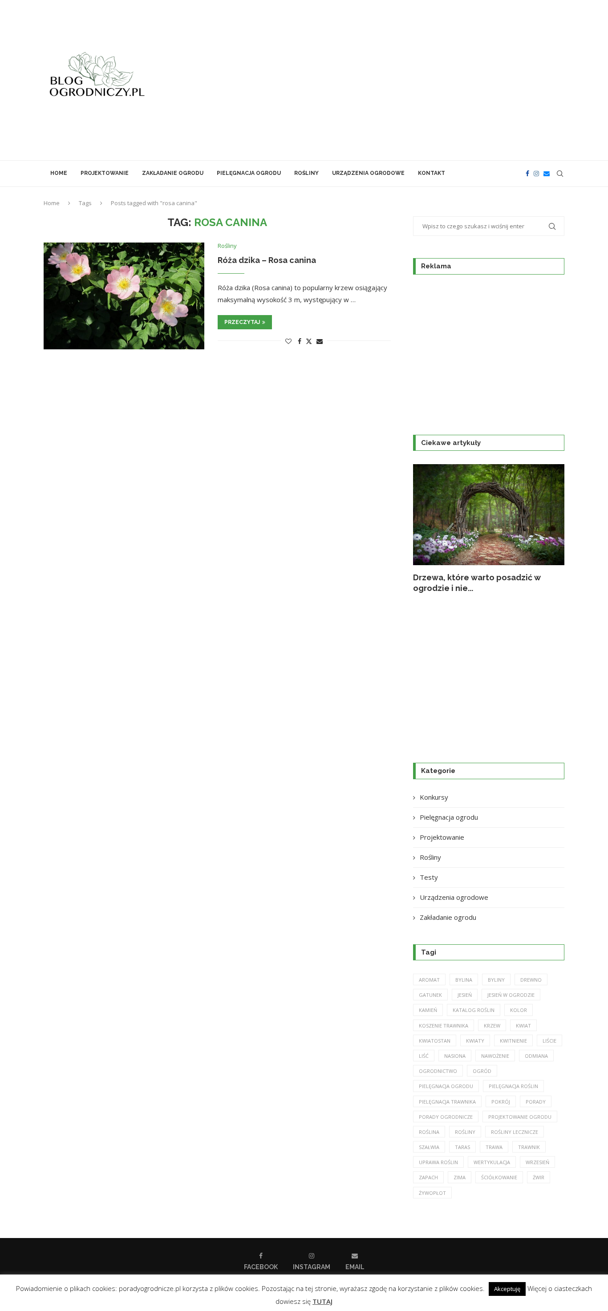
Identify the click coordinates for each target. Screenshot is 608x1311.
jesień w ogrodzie (511, 994)
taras (462, 1147)
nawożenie (495, 1055)
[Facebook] (527, 173)
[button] (429, 528)
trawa (494, 1147)
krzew (492, 1025)
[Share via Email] (319, 341)
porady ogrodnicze (446, 1116)
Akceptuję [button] (507, 1289)
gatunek (430, 994)
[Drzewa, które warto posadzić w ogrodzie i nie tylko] (488, 514)
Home (58, 173)
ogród (482, 1071)
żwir (538, 1177)
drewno (531, 979)
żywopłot (432, 1193)
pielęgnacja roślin (513, 1086)
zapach (428, 1177)
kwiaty (475, 1040)
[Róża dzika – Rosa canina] (124, 296)
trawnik (529, 1147)
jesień (465, 994)
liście (549, 1040)
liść (424, 1055)
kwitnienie (513, 1040)
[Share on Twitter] (309, 341)
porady (536, 1101)
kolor (518, 1010)
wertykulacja (492, 1162)
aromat (429, 979)
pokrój (500, 1101)
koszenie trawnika (443, 1025)
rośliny (465, 1132)
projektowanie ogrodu (519, 1116)
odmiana (536, 1055)
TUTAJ (322, 1301)
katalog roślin (474, 1010)
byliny (496, 979)
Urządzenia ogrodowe (368, 173)
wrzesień (537, 1162)
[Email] (546, 173)
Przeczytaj (242, 322)
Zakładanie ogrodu (172, 173)
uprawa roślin (438, 1162)
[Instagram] (536, 173)
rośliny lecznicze (514, 1132)
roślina (429, 1132)
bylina (463, 979)
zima (460, 1177)
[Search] (559, 173)
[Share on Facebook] (299, 341)
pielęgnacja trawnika (447, 1101)
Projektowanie (105, 173)
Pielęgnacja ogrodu (249, 173)
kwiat (523, 1025)
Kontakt (431, 173)
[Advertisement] (393, 80)
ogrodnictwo (438, 1071)
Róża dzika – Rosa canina (267, 260)
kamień (428, 1010)
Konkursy (434, 797)
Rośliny (306, 173)
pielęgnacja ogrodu (446, 1086)
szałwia (429, 1147)
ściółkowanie (499, 1177)
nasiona (455, 1055)
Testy (429, 877)
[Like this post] (288, 341)
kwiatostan (434, 1040)
